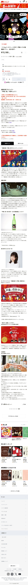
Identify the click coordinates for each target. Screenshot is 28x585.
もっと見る (23, 424)
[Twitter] (16, 574)
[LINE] (12, 574)
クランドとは (9, 569)
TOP (2, 9)
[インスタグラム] (8, 574)
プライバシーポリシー (19, 570)
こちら (10, 122)
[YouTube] (19, 574)
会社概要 (14, 569)
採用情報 (19, 569)
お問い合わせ (12, 565)
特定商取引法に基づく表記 (9, 570)
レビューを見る (19, 56)
